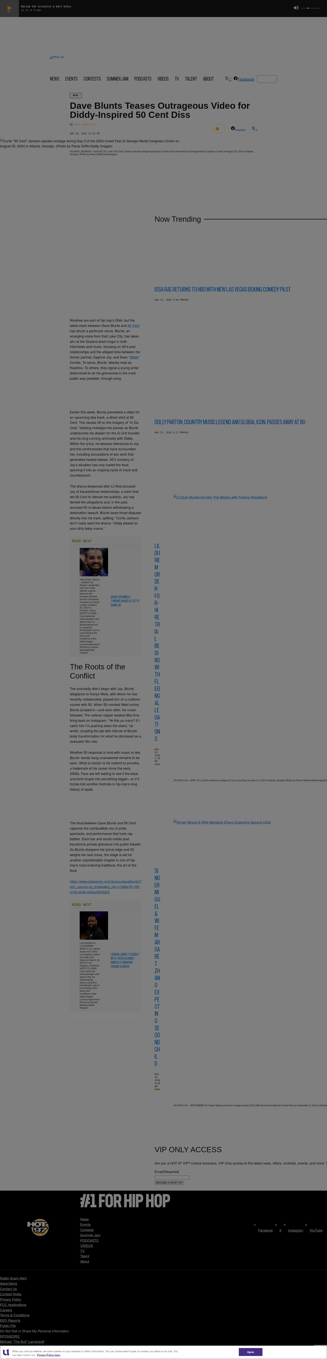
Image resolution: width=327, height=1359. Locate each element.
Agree (250, 1352)
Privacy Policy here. (49, 1355)
